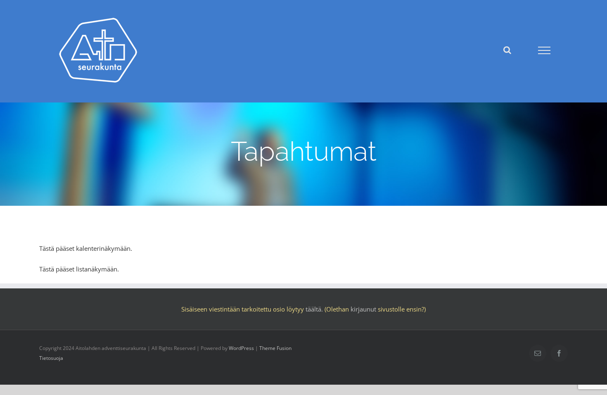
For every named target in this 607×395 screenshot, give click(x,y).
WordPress (241, 348)
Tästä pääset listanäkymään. (79, 269)
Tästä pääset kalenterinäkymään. (85, 248)
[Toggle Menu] (544, 50)
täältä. (314, 309)
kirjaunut (363, 309)
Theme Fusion (275, 348)
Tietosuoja (51, 358)
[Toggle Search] (507, 50)
